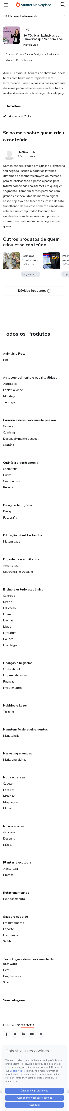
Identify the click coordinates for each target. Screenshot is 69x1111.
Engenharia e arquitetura (21, 559)
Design (7, 511)
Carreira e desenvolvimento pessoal (30, 420)
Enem (7, 614)
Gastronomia (11, 481)
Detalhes (13, 106)
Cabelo (8, 784)
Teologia (9, 402)
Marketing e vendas (17, 753)
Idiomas (8, 620)
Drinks (7, 475)
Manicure (9, 796)
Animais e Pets (14, 354)
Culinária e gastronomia (20, 463)
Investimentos (12, 688)
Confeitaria (10, 469)
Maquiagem (11, 802)
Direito (7, 602)
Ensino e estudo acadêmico (23, 589)
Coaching (9, 432)
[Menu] (6, 5)
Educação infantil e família (22, 535)
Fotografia (10, 517)
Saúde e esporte (15, 917)
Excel (7, 970)
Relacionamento (14, 899)
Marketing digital (14, 760)
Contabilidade (12, 669)
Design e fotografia (17, 505)
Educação (9, 608)
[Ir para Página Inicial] (33, 5)
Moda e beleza (14, 777)
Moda (7, 808)
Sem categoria (14, 1000)
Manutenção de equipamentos (25, 729)
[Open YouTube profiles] (32, 1034)
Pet (5, 360)
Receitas (9, 487)
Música (7, 845)
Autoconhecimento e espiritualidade (30, 377)
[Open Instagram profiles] (40, 1034)
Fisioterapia (11, 935)
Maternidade (11, 541)
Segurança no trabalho (18, 572)
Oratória (8, 445)
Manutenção (11, 736)
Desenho (9, 838)
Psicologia (10, 645)
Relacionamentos (16, 893)
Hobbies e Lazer (15, 705)
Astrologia (10, 384)
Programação (12, 976)
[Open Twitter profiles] (15, 1034)
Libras (7, 627)
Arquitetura (11, 565)
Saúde (7, 941)
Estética (8, 790)
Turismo (8, 712)
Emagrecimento (13, 923)
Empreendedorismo (16, 675)
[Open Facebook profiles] (6, 1034)
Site (6, 982)
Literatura (9, 633)
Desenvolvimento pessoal (21, 439)
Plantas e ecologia (17, 862)
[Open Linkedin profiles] (23, 1034)
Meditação (10, 396)
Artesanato (11, 832)
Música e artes (14, 826)
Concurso (9, 596)
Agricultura (10, 869)
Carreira (8, 426)
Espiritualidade (13, 390)
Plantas (8, 875)
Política (8, 639)
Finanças (8, 681)
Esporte (8, 929)
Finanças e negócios (18, 663)
